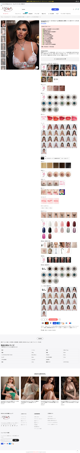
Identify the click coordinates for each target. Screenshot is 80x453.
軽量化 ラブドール (73, 327)
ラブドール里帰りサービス (52, 424)
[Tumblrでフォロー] (10, 425)
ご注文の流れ (50, 416)
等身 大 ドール (66, 327)
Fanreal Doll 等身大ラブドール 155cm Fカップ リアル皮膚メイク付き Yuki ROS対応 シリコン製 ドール (70, 402)
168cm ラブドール (48, 326)
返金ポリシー (36, 420)
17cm (50, 208)
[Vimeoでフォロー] (14, 425)
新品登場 (30, 13)
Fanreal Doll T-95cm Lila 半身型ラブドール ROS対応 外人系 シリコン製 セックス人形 (10, 402)
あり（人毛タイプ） (65, 158)
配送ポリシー (36, 422)
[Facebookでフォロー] (1, 425)
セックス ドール (24, 422)
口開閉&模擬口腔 (49, 327)
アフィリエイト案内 (38, 428)
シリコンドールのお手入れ (52, 422)
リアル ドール (23, 416)
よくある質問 (51, 13)
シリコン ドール (74, 326)
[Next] (37, 45)
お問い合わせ (36, 416)
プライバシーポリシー (38, 418)
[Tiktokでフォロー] (17, 425)
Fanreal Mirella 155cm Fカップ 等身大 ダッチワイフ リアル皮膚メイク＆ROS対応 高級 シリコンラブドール (50, 402)
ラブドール (5, 422)
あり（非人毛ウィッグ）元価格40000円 (52, 158)
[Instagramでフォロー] (5, 425)
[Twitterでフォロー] (3, 425)
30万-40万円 (54, 326)
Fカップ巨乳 (68, 326)
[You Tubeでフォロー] (12, 425)
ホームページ (5, 13)
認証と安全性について (52, 418)
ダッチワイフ (23, 418)
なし (42, 158)
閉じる (3, 1)
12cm (43, 208)
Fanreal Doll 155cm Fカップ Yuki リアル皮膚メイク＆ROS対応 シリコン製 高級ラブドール (30, 402)
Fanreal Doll (63, 326)
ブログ (57, 13)
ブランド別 (36, 13)
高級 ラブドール (24, 424)
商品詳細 (40, 338)
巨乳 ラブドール (56, 327)
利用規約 (35, 424)
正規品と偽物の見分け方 (52, 420)
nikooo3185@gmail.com (7, 4)
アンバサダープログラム (66, 13)
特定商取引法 (36, 426)
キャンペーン (18, 13)
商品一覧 (44, 13)
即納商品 (25, 13)
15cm (47, 208)
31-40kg (59, 326)
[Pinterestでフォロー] (8, 425)
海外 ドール (61, 327)
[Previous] (8, 45)
